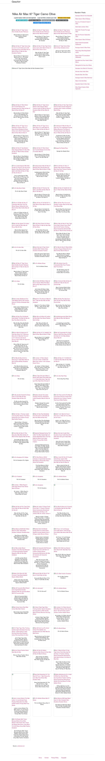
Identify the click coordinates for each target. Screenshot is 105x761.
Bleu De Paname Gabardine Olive (82, 35)
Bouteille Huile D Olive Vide (82, 84)
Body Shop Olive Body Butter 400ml (82, 51)
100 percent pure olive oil (48, 20)
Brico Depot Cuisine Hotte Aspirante (82, 88)
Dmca (40, 757)
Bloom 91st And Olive (81, 81)
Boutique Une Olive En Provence (83, 68)
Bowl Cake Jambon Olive (81, 27)
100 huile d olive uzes (21, 20)
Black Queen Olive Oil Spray (82, 19)
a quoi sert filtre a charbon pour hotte (46, 18)
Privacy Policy (54, 757)
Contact (47, 757)
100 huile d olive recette (64, 18)
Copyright (63, 757)
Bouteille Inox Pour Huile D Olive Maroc (83, 61)
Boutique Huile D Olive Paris (82, 47)
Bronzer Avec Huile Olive (81, 71)
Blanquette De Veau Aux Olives (83, 65)
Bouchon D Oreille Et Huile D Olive (82, 22)
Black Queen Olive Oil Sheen (82, 39)
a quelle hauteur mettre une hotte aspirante (25, 18)
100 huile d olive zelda (34, 20)
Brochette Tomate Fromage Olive (82, 30)
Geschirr (16, 2)
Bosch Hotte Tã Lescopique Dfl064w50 (82, 56)
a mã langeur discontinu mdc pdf (42, 23)
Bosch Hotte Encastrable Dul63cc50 (81, 43)
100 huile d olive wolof (62, 20)
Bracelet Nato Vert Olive (81, 74)
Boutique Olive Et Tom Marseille (83, 15)
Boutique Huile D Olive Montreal (83, 77)
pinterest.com (21, 746)
